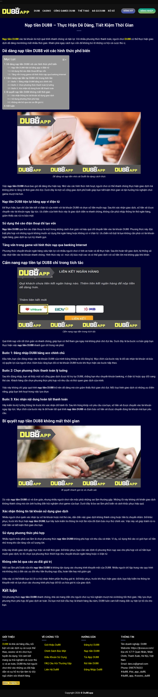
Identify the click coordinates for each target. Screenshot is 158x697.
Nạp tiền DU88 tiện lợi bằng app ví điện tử (30, 67)
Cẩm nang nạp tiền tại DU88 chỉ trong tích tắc (29, 78)
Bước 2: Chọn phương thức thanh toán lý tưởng (32, 85)
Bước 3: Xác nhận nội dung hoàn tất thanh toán (32, 88)
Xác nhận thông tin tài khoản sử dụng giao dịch (32, 95)
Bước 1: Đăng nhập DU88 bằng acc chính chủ (31, 81)
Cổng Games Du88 (64, 11)
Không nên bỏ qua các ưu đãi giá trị (27, 102)
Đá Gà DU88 (98, 11)
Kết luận (10, 106)
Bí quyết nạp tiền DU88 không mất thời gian (28, 92)
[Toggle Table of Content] (62, 59)
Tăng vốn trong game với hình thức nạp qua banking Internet (38, 74)
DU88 (5, 644)
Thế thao (83, 11)
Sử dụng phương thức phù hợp (25, 99)
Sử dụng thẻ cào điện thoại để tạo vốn (28, 71)
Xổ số (111, 11)
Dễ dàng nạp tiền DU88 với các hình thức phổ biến (31, 64)
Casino (46, 11)
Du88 (37, 11)
